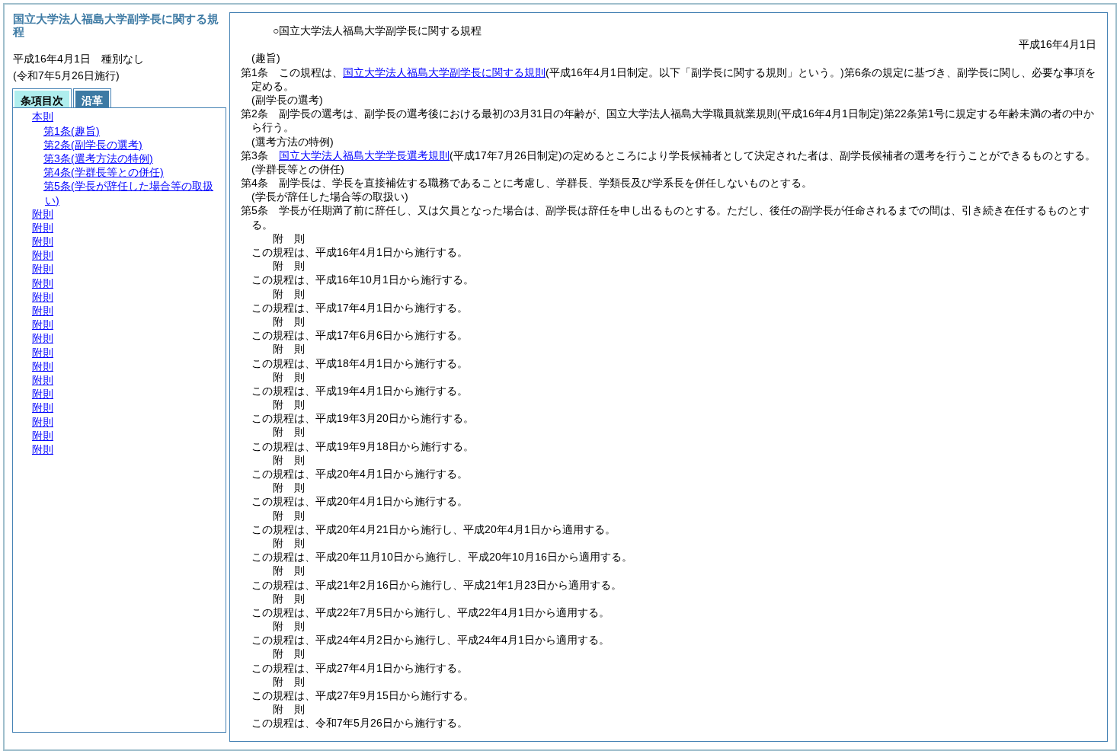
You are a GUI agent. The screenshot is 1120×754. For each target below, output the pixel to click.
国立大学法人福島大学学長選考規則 (364, 155)
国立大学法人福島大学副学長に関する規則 (444, 72)
